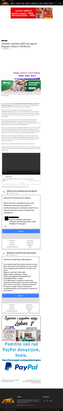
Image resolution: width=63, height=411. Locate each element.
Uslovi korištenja (56, 409)
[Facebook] (8, 1)
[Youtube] (12, 1)
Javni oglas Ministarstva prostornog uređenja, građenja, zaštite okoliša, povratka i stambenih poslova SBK (31, 381)
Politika (18, 3)
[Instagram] (10, 1)
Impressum (50, 409)
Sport (22, 3)
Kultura (28, 3)
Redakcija (6, 48)
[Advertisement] (31, 31)
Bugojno (6, 21)
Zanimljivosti (34, 3)
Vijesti (12, 3)
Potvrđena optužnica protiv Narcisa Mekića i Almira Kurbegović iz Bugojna (10, 381)
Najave (51, 3)
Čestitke (46, 3)
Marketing (45, 409)
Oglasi (40, 3)
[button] (60, 3)
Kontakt (41, 409)
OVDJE (37, 132)
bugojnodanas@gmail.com (30, 405)
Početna (2, 21)
